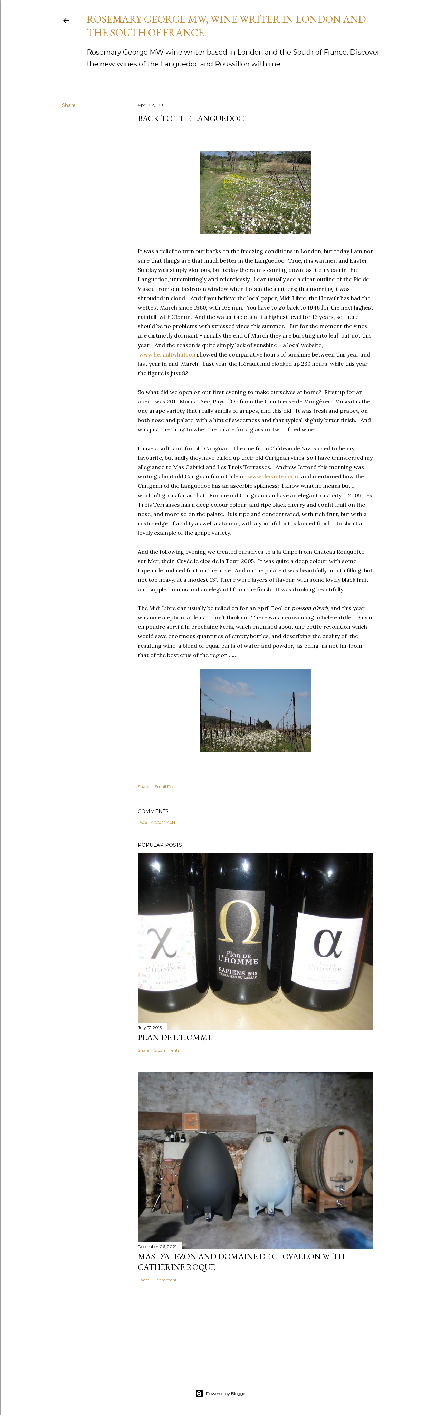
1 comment (165, 1279)
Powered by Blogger (226, 1393)
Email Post (165, 786)
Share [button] (69, 105)
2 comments (167, 1050)
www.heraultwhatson (167, 354)
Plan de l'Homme (175, 1037)
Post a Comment (157, 822)
